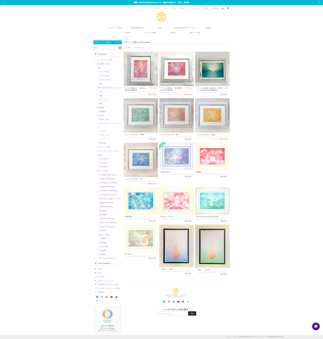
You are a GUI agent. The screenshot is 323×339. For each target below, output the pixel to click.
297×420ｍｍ (104, 167)
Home (157, 8)
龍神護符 (102, 111)
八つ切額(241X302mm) (107, 191)
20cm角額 (103, 211)
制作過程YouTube (137, 28)
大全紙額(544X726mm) (108, 175)
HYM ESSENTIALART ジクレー (184, 28)
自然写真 (102, 143)
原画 (160, 28)
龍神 (100, 96)
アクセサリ (103, 131)
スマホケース (104, 135)
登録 (192, 313)
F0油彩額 (102, 238)
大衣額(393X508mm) (107, 179)
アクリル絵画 (104, 72)
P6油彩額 (102, 254)
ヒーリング (103, 100)
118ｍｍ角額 (103, 246)
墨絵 (100, 84)
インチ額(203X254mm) (108, 195)
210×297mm (104, 159)
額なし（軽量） (105, 234)
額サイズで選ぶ (195, 32)
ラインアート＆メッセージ (109, 151)
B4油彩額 (102, 250)
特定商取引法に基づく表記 (108, 284)
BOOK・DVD (104, 119)
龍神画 (173, 32)
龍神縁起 (216, 8)
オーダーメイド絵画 (115, 28)
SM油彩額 (102, 242)
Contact (182, 8)
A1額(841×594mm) (106, 218)
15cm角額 (102, 215)
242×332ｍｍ (104, 163)
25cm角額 (103, 230)
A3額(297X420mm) (106, 203)
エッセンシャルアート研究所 (199, 8)
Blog (173, 8)
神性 (100, 104)
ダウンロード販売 (150, 32)
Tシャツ (102, 139)
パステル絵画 (104, 76)
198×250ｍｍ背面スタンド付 (110, 199)
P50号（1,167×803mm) (108, 223)
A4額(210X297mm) (106, 207)
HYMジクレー (141, 47)
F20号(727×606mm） (107, 227)
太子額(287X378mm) (107, 187)
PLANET (127, 32)
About (165, 8)
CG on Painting (105, 80)
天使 (100, 92)
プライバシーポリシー (106, 281)
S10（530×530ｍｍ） (107, 258)
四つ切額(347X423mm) (108, 183)
